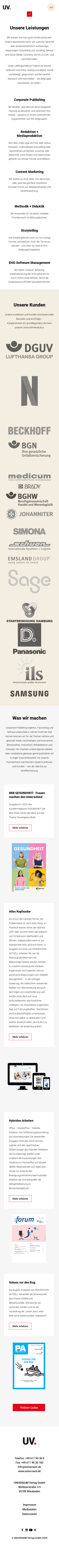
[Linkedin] (26, 1530)
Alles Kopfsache (20, 911)
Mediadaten (29, 1509)
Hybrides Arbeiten (21, 1120)
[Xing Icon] (35, 1530)
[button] (29, 1407)
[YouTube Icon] (31, 1530)
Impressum (29, 1504)
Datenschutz (29, 1514)
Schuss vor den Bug (22, 1282)
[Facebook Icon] (22, 1530)
